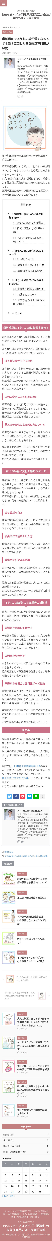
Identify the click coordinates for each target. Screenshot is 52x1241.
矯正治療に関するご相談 (15, 778)
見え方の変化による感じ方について (28, 239)
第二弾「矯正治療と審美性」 (32, 897)
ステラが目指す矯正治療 (22, 1211)
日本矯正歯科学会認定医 (27, 766)
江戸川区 (31, 856)
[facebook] (16, 796)
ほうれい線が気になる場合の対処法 (26, 282)
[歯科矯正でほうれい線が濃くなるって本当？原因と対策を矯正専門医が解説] (29, 796)
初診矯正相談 (21, 1217)
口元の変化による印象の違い (28, 230)
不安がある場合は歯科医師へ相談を (28, 302)
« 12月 (5, 1195)
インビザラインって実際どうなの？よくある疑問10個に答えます (33, 1045)
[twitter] (9, 796)
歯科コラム (9, 852)
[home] (22, 97)
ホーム (7, 1211)
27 (12, 1191)
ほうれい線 (9, 856)
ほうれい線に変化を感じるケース (26, 252)
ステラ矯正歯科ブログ (26, 1222)
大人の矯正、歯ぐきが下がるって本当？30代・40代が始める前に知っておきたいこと (33, 1022)
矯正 (37, 856)
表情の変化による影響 (27, 270)
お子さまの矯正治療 (30, 1214)
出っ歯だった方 (23, 259)
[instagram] (19, 97)
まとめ (17, 313)
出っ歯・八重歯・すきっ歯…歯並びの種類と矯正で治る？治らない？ (33, 1089)
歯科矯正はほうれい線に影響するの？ (26, 216)
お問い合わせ (34, 1217)
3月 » (13, 1195)
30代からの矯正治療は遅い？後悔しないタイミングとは (32, 920)
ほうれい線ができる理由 (28, 222)
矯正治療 (43, 856)
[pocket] (22, 796)
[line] (36, 796)
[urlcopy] (42, 796)
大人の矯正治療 (21, 856)
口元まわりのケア (25, 294)
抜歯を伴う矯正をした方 (28, 265)
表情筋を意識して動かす (28, 288)
